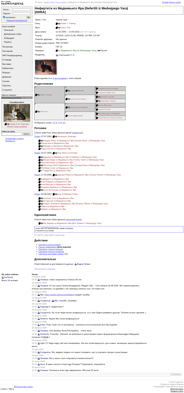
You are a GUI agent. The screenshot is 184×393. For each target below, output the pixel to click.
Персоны (6, 85)
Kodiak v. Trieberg (67, 23)
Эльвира (44, 279)
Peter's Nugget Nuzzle (75, 115)
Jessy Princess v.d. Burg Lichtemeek (110, 118)
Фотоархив (7, 51)
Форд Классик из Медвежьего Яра (56, 149)
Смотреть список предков (51, 249)
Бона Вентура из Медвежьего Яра (56, 184)
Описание (9, 30)
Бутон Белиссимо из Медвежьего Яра (59, 190)
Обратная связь (176, 389)
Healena (44, 318)
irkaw (42, 364)
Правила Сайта (176, 391)
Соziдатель (45, 300)
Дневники (6, 77)
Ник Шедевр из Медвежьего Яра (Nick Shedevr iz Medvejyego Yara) (72, 223)
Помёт (37, 136)
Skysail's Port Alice (104, 109)
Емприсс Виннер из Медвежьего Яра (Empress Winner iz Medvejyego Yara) (75, 204)
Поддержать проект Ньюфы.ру (14, 139)
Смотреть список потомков (51, 251)
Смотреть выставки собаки (51, 254)
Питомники (7, 47)
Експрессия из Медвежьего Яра (57, 201)
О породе (6, 60)
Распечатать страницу (44, 269)
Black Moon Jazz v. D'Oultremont (109, 113)
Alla (41, 295)
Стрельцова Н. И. (66, 55)
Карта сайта (175, 2)
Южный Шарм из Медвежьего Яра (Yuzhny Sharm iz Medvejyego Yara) (73, 160)
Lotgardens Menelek (77, 90)
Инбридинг (9, 38)
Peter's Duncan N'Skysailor (79, 107)
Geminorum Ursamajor (66, 136)
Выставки (6, 64)
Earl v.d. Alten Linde (105, 105)
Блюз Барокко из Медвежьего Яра (56, 182)
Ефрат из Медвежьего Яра (52, 206)
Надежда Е (45, 306)
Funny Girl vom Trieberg (78, 99)
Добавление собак (12, 34)
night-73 (44, 343)
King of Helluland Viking (67, 194)
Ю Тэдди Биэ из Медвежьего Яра (55, 171)
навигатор (77, 132)
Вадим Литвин (83, 264)
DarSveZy (8, 277)
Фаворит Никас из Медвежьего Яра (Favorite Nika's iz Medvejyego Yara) (74, 141)
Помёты (8, 42)
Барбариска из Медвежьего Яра (55, 179)
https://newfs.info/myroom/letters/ (60, 295)
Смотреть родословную (50, 244)
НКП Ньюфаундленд (12, 55)
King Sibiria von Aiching (67, 153)
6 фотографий (60, 78)
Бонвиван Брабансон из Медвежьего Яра (59, 187)
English (165, 2)
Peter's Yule (65, 28)
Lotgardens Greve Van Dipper (108, 88)
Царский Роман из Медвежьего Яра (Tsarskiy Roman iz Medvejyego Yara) (89, 175)
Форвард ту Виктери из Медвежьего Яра (60, 146)
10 (64, 123)
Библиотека (7, 68)
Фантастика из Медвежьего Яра (55, 143)
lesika (42, 325)
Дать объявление (26, 97)
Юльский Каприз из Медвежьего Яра (57, 162)
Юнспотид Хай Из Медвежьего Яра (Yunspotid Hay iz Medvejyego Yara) (74, 165)
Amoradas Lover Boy (107, 97)
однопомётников (74, 219)
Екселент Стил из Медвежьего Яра (58, 198)
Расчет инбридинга (48, 247)
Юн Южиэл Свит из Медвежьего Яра (57, 168)
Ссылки (5, 81)
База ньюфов (8, 26)
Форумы (6, 72)
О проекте (7, 90)
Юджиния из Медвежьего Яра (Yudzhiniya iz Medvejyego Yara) (70, 157)
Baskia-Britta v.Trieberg (108, 101)
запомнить (10, 17)
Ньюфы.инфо (48, 2)
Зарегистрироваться (16, 20)
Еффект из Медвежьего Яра (53, 209)
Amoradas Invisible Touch (106, 92)
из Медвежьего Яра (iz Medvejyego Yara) (77, 50)
